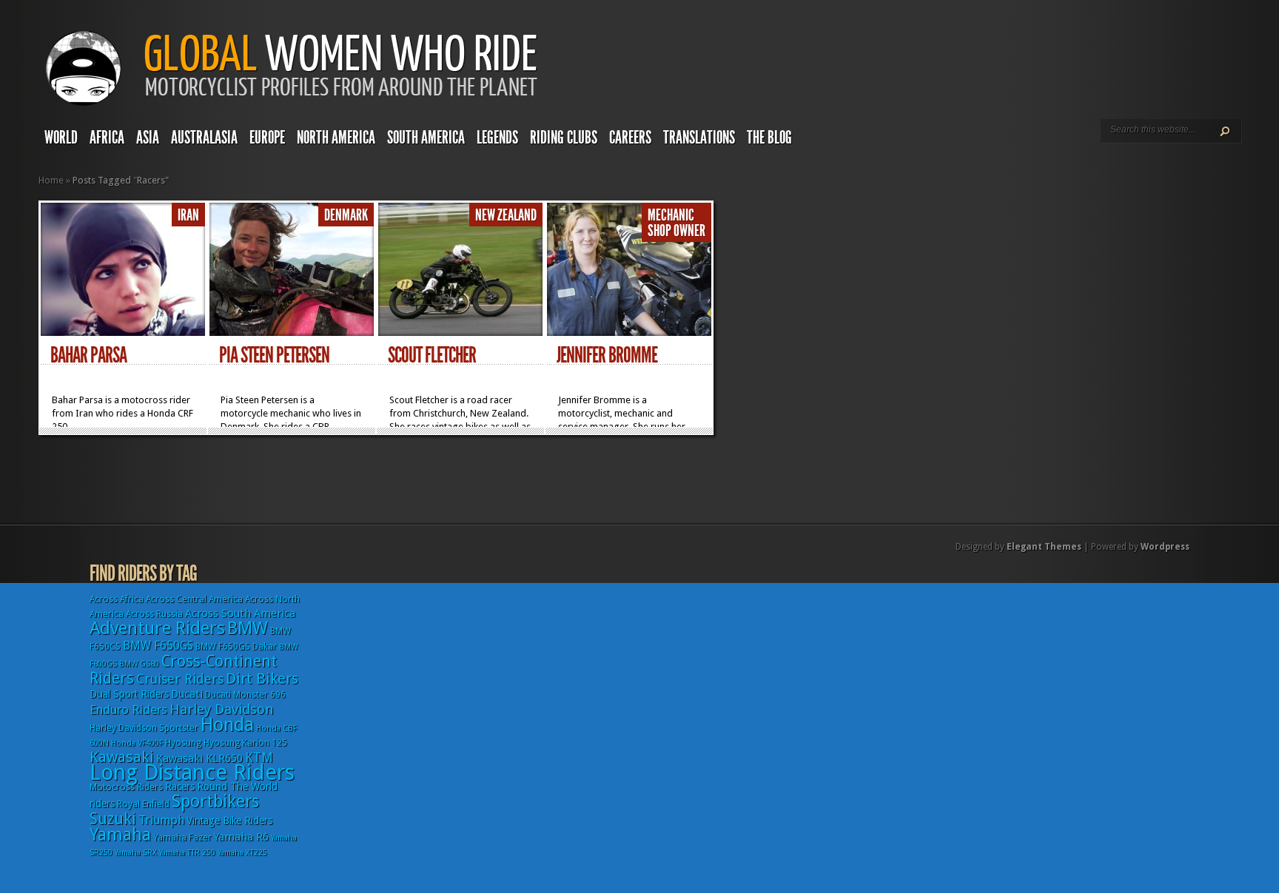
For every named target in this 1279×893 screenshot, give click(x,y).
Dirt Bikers (262, 678)
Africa (107, 137)
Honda (227, 724)
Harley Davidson (221, 709)
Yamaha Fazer (182, 837)
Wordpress (1165, 547)
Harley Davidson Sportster (144, 728)
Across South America (240, 613)
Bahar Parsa (88, 355)
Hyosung (183, 743)
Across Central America (194, 599)
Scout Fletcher (432, 355)
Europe (267, 137)
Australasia (204, 137)
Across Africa (117, 599)
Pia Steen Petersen (274, 355)
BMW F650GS (158, 645)
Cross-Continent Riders (183, 669)
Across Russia (154, 614)
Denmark (346, 215)
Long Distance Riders (192, 772)
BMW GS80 (139, 664)
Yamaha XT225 (242, 852)
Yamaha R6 (241, 836)
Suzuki (113, 818)
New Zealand (506, 215)
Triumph (161, 820)
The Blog (769, 137)
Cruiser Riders (180, 679)
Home (51, 180)
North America (336, 137)
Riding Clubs (563, 137)
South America (426, 137)
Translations (699, 137)
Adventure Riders (157, 628)
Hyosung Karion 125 (245, 743)
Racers (180, 786)
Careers (630, 137)
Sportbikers (215, 801)
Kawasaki (122, 757)
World (61, 137)
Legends (497, 137)
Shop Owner (676, 230)
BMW (247, 628)
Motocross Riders (126, 787)
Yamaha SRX (136, 852)
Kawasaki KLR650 (199, 758)
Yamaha (120, 834)
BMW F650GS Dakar (236, 646)
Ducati (187, 694)
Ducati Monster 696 (245, 695)
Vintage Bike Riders (229, 820)
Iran (188, 215)
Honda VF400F (137, 743)
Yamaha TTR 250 (187, 852)
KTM (259, 757)
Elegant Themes (1044, 547)
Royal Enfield (143, 804)
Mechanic (671, 215)
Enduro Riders (128, 709)
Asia (147, 137)
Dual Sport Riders (129, 694)
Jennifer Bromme (607, 355)
